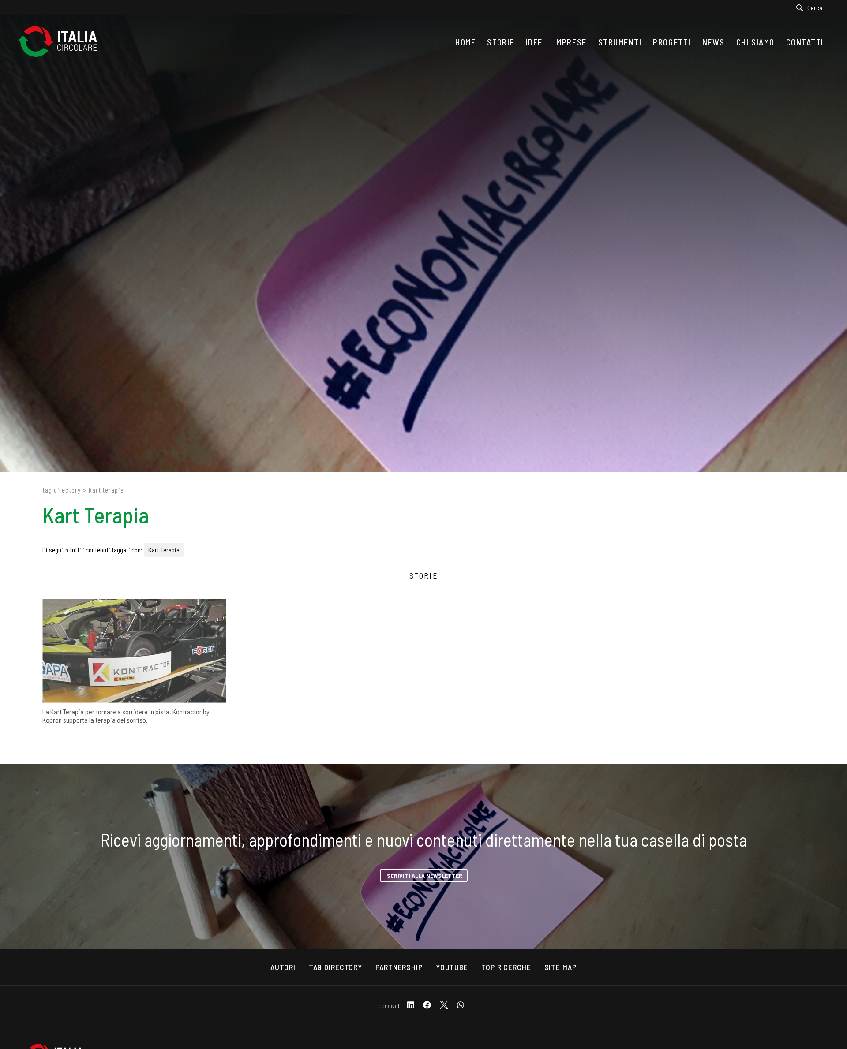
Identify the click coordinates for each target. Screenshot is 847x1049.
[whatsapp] (460, 1005)
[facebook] (427, 1005)
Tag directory (61, 490)
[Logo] (62, 42)
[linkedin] (410, 1005)
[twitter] (444, 1005)
